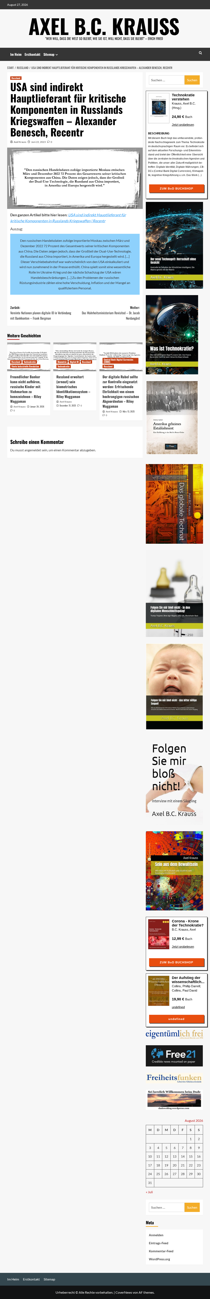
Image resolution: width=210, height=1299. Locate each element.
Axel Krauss (20, 141)
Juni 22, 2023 (38, 141)
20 (174, 1165)
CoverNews (123, 1292)
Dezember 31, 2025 (68, 405)
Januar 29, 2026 (37, 406)
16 (199, 1156)
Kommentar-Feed (161, 1251)
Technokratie (30, 361)
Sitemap (48, 54)
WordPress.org (159, 1259)
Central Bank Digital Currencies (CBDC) (118, 360)
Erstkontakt (32, 54)
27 (174, 1174)
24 (150, 1174)
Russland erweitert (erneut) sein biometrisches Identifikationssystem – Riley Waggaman (73, 386)
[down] (56, 54)
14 (183, 1156)
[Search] (200, 52)
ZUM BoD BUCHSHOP (176, 188)
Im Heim (16, 54)
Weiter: (111, 312)
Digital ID (74, 361)
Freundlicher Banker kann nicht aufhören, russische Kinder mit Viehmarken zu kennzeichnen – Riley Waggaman (25, 389)
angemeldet (32, 450)
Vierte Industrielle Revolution (25, 366)
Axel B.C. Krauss (104, 25)
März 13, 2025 (129, 411)
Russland (15, 78)
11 (158, 1156)
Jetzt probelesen (183, 124)
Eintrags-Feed (158, 1243)
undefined (178, 1007)
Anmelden (156, 1235)
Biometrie (62, 361)
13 (174, 1156)
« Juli (149, 1192)
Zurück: (40, 312)
